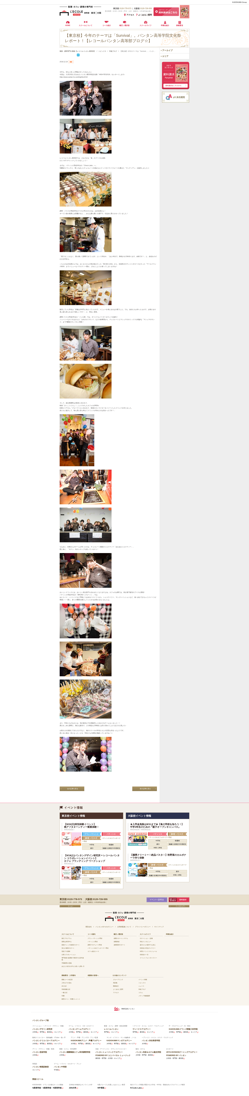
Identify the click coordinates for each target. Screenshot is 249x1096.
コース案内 (91, 934)
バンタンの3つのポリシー (104, 927)
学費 (63, 996)
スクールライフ (145, 25)
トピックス (142, 983)
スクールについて (85, 25)
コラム (141, 992)
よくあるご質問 (145, 15)
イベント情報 (143, 979)
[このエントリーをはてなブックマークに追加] (78, 56)
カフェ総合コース (93, 951)
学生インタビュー (145, 941)
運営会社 (88, 927)
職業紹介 (116, 986)
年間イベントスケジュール (148, 951)
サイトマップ (159, 927)
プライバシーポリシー (143, 927)
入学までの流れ (67, 983)
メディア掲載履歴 (144, 996)
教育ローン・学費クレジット (71, 999)
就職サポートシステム (121, 938)
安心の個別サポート (68, 948)
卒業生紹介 (165, 25)
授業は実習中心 (67, 941)
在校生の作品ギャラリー (147, 948)
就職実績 (116, 941)
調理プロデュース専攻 (95, 945)
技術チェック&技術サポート (71, 945)
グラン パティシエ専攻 (95, 938)
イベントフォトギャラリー (148, 958)
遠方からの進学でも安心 (147, 945)
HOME (67, 25)
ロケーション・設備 (146, 938)
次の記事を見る (72, 789)
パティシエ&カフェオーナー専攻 (98, 948)
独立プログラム (67, 938)
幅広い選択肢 (124, 25)
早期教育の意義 (67, 963)
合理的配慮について (124, 927)
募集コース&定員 (67, 979)
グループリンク (118, 979)
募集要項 (179, 25)
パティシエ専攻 (93, 941)
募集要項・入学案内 (69, 975)
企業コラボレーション (69, 954)
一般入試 (64, 992)
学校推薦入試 (66, 989)
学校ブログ (142, 989)
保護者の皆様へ (93, 975)
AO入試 (64, 986)
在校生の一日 (144, 954)
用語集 (115, 983)
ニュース (141, 986)
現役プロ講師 (66, 951)
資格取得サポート (119, 945)
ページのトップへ (179, 906)
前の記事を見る (145, 789)
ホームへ (70, 906)
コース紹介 (106, 25)
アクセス (130, 15)
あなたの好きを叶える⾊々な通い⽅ (73, 966)
